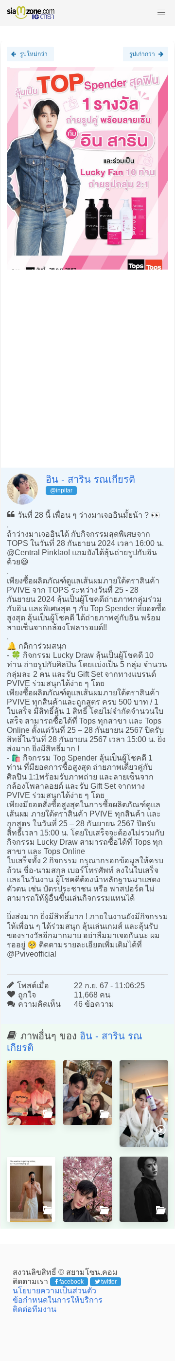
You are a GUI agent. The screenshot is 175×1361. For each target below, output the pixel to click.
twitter (109, 1281)
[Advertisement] (87, 365)
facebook (71, 1281)
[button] (161, 12)
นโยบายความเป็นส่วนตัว (54, 1291)
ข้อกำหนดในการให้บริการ (58, 1300)
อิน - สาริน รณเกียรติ (90, 479)
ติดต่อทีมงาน (34, 1309)
